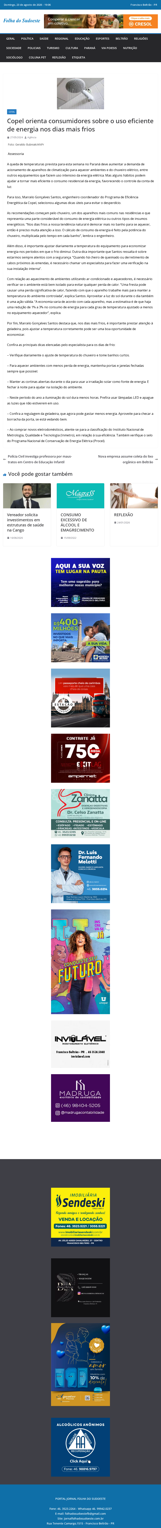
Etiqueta (78, 57)
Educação (82, 38)
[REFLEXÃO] (134, 486)
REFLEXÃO (123, 514)
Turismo (53, 48)
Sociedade (13, 48)
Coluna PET (37, 57)
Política (27, 38)
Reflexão (59, 57)
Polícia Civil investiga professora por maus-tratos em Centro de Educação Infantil (40, 459)
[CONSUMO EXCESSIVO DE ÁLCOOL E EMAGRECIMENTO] (80, 486)
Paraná (89, 48)
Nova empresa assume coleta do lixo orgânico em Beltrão (125, 459)
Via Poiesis (109, 48)
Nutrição (130, 48)
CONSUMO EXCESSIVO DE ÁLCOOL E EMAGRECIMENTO (77, 522)
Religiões (141, 38)
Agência (31, 137)
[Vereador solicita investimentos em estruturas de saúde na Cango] (27, 486)
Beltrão (122, 38)
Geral (10, 38)
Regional (62, 38)
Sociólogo (14, 57)
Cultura (72, 48)
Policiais (34, 48)
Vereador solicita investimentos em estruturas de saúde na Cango (25, 522)
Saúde (44, 38)
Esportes (102, 38)
